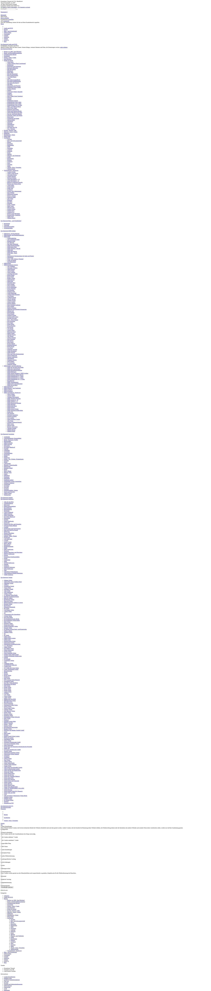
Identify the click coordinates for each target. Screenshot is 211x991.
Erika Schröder (11, 285)
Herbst (5, 456)
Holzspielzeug (7, 534)
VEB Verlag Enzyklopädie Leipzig (13, 767)
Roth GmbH (7, 733)
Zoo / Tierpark (11, 129)
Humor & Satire (11, 197)
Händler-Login (8, 978)
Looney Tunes (7, 542)
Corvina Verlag (8, 616)
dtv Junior (6, 635)
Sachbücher (7, 137)
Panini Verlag (7, 712)
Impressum (7, 990)
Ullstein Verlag (8, 761)
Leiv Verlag (7, 694)
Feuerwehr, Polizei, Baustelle (14, 91)
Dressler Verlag (8, 628)
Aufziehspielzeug (8, 503)
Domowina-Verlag (9, 625)
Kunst (8, 152)
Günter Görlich (11, 302)
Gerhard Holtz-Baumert (13, 294)
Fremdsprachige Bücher (10, 54)
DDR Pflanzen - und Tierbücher (12, 388)
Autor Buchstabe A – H (13, 179)
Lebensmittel (7, 463)
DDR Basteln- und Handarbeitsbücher (14, 235)
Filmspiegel (10, 257)
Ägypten (9, 139)
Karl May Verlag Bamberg (11, 682)
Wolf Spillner (10, 361)
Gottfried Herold (11, 297)
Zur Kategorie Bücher (6, 49)
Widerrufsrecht (8, 985)
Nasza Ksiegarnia (8, 703)
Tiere (5, 570)
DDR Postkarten (8, 443)
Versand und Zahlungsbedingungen (13, 984)
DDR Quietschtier (8, 515)
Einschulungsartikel (9, 226)
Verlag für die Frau (9, 775)
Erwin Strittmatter (11, 287)
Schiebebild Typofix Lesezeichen (12, 481)
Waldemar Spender (12, 349)
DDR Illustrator (11, 404)
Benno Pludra (10, 275)
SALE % (6, 961)
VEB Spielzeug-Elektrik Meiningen (13, 573)
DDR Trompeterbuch (12, 382)
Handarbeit (7, 56)
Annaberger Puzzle (9, 586)
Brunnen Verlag (8, 604)
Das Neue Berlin (8, 617)
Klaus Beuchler (11, 325)
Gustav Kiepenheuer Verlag (11, 669)
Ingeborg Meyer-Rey (12, 317)
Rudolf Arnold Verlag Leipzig (12, 736)
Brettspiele (6, 511)
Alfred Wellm (10, 271)
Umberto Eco (10, 212)
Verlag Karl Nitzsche (9, 779)
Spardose (6, 489)
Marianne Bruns (11, 331)
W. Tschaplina (11, 363)
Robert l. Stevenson (12, 426)
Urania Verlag (7, 766)
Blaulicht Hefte (11, 241)
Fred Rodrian (10, 290)
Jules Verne (10, 198)
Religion (9, 160)
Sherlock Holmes (11, 178)
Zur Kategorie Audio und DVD (9, 44)
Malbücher (7, 133)
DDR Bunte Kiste (12, 247)
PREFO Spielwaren (9, 554)
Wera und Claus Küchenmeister (15, 354)
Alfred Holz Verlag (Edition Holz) (13, 581)
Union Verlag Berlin (9, 763)
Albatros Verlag (8, 580)
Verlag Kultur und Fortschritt (11, 781)
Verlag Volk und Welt (9, 792)
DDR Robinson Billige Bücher (15, 375)
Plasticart (6, 551)
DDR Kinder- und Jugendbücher (12, 366)
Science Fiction (11, 209)
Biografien (10, 143)
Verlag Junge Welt (8, 778)
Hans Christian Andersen (13, 305)
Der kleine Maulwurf (9, 447)
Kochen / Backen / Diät (10, 130)
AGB (5, 988)
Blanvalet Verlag (8, 601)
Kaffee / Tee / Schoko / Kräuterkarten (13, 459)
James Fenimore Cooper (13, 419)
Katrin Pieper (10, 324)
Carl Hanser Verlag (9, 610)
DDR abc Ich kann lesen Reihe (15, 367)
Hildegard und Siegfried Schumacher (17, 309)
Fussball (9, 93)
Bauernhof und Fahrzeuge (14, 66)
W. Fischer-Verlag (8, 800)
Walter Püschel (11, 352)
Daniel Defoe (10, 187)
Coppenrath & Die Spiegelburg (12, 614)
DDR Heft (10, 250)
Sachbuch (9, 161)
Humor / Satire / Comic (10, 57)
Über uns (6, 981)
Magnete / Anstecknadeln (10, 465)
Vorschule (6, 225)
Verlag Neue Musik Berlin (11, 786)
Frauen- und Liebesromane (14, 191)
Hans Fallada (10, 306)
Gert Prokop (10, 296)
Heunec (6, 674)
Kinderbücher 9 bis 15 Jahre (14, 105)
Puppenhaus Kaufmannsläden (11, 557)
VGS (5, 794)
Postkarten (6, 477)
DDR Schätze (7, 953)
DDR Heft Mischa (12, 251)
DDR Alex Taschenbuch (13, 369)
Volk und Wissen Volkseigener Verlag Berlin (15, 795)
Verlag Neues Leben (9, 785)
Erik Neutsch (10, 413)
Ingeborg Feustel (11, 315)
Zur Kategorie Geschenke (7, 434)
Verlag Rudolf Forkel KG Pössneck (13, 791)
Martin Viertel (11, 333)
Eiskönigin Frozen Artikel (14, 87)
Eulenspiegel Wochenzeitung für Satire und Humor (20, 256)
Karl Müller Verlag (9, 648)
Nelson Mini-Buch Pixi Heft (14, 112)
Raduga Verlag (8, 726)
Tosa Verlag (7, 760)
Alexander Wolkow (12, 268)
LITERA (6, 693)
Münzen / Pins (7, 472)
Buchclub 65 (7, 605)
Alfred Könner (11, 269)
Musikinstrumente (8, 546)
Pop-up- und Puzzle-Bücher (14, 114)
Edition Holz (7, 636)
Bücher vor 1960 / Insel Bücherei (12, 51)
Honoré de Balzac (12, 416)
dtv (5, 633)
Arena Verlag (7, 587)
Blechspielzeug (8, 509)
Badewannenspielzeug (10, 506)
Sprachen (9, 164)
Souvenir (6, 487)
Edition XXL (7, 639)
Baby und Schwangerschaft (14, 140)
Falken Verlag (7, 647)
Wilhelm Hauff (11, 431)
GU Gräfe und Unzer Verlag (11, 668)
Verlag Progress (8, 789)
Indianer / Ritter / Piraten (10, 536)
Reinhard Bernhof (12, 345)
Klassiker (9, 203)
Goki (5, 662)
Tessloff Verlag (8, 751)
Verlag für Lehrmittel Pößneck (12, 776)
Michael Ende (11, 207)
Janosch (9, 99)
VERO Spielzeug (8, 574)
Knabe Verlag (7, 687)
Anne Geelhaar (11, 272)
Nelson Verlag (7, 706)
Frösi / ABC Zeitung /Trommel (15, 259)
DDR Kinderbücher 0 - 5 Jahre (15, 376)
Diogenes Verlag (8, 623)
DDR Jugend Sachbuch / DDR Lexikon (17, 373)
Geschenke (7, 451)
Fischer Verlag (7, 651)
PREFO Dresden (8, 723)
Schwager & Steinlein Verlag (11, 743)
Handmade (7, 454)
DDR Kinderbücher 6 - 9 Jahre (15, 377)
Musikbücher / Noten (9, 135)
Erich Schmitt (10, 284)
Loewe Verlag (7, 696)
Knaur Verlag (7, 688)
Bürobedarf (7, 223)
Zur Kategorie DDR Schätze (8, 231)
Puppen (6, 555)
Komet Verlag (7, 690)
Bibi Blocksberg (11, 69)
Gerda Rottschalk (11, 293)
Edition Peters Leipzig (9, 638)
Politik (9, 157)
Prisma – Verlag (8, 724)
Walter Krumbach (11, 351)
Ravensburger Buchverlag (11, 727)
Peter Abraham (11, 339)
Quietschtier (7, 560)
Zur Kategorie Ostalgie (7, 497)
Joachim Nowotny (12, 318)
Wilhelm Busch (11, 218)
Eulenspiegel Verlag (9, 642)
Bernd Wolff (10, 276)
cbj (5, 613)
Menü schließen (5, 18)
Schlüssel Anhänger (9, 483)
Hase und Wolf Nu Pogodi (11, 530)
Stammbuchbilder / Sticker (11, 490)
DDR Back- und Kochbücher (11, 233)
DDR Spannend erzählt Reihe (15, 410)
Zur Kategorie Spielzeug (7, 499)
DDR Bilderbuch (11, 372)
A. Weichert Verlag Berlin (10, 595)
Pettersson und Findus (13, 109)
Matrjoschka (7, 466)
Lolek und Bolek (11, 260)
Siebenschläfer (11, 120)
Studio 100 (7, 748)
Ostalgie (6, 956)
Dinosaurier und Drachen (13, 85)
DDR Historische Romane (14, 403)
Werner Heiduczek (12, 355)
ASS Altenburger (8, 592)
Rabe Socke (10, 117)
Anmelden (11, 19)
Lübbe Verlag (7, 697)
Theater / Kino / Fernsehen (14, 167)
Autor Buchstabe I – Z (13, 181)
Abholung (6, 896)
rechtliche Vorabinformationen (12, 980)
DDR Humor (7, 263)
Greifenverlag (7, 666)
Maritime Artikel (8, 468)
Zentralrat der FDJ (9, 803)
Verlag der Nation (8, 772)
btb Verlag (6, 608)
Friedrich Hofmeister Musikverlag (13, 656)
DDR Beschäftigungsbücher (14, 370)
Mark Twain (10, 206)
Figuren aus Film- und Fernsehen (12, 524)
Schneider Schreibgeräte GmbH (12, 742)
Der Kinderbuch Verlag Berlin (12, 620)
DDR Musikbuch (8, 386)
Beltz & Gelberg (8, 598)
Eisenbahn (10, 148)
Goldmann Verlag (8, 663)
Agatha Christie (11, 172)
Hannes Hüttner (11, 303)
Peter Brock (10, 340)
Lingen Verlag (7, 691)
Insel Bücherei (7, 59)
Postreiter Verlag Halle (10, 721)
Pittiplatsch (7, 475)
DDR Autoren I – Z (12, 401)
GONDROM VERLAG (10, 665)
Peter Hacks (10, 342)
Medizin (9, 154)
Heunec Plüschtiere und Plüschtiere (13, 552)
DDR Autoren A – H (12, 400)
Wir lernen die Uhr (12, 127)
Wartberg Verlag (8, 797)
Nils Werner (10, 336)
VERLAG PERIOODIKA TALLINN (14, 788)
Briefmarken (10, 145)
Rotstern (6, 734)
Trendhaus (6, 757)
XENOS (6, 801)
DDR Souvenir (8, 444)
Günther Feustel (11, 300)
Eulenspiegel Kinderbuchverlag (12, 644)
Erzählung (10, 189)
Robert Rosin (10, 346)
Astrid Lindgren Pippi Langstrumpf (16, 63)
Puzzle (5, 558)
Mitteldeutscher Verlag (10, 700)
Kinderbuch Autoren (12, 100)
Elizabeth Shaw (11, 282)
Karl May (9, 201)
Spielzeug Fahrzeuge (9, 567)
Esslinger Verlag (8, 632)
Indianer (9, 97)
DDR (8, 146)
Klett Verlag (7, 685)
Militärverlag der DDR (10, 699)
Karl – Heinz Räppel (12, 320)
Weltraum (9, 123)
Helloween (7, 531)
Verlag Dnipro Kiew (9, 773)
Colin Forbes (10, 185)
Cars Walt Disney (11, 77)
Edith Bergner (11, 279)
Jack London (10, 418)
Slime (5, 561)
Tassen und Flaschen (9, 492)
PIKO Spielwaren (8, 549)
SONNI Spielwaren (9, 563)
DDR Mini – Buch (12, 253)
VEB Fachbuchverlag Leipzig (12, 769)
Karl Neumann (11, 321)
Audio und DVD (8, 897)
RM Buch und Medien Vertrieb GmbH (14, 730)
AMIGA (6, 584)
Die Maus (9, 84)
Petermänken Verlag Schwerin (12, 717)
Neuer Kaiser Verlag (9, 708)
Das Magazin (10, 242)
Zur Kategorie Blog (6, 807)
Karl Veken (10, 323)
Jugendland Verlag (9, 681)
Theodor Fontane (11, 428)
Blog (5, 962)
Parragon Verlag (8, 714)
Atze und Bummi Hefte (13, 239)
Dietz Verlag (7, 622)
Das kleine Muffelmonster (14, 81)
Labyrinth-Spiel (8, 539)
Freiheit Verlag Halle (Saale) (11, 654)
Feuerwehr (7, 522)
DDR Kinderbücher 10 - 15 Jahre (16, 379)
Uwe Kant (10, 348)
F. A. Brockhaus (8, 645)
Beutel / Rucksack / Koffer (11, 440)
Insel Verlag (7, 678)
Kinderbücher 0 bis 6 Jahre (14, 102)
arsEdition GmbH (8, 589)
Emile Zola (10, 188)
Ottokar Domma (11, 337)
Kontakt (6, 982)
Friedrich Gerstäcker (12, 415)
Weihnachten (7, 494)
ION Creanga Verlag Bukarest (12, 680)
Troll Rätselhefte (11, 262)
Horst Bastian (10, 312)
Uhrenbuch (10, 121)
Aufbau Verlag (8, 593)
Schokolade (7, 484)
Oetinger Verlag (8, 709)
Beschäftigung (7, 508)
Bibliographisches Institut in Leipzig (13, 602)
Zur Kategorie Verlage (6, 577)
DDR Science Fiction (12, 409)
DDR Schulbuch (8, 391)
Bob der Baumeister (12, 74)
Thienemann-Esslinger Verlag (11, 752)
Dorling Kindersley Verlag (11, 626)
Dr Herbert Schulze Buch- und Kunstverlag (15, 629)
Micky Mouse (7, 471)
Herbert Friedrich (11, 308)
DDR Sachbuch (8, 389)
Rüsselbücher (10, 380)
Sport (8, 163)
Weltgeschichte (11, 169)
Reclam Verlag (8, 729)
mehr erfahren (63, 47)
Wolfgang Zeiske (11, 364)
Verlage (6, 959)
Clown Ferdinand (8, 512)
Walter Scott (10, 216)
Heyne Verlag (7, 675)
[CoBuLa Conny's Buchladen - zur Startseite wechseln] (15, 7)
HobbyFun (7, 457)
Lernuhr (6, 540)
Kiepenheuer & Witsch (10, 684)
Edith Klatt (10, 281)
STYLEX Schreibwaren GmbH (12, 749)
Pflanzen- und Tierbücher (13, 155)
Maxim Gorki (10, 425)
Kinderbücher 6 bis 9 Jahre (14, 103)
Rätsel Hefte (7, 136)
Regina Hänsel (11, 343)
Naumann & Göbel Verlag (11, 705)
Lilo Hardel (10, 328)
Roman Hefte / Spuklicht (13, 215)
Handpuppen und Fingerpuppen (12, 528)
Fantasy (9, 90)
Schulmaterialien (8, 228)
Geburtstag (7, 450)
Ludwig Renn (11, 330)
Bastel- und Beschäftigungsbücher (13, 53)
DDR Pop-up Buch (12, 385)
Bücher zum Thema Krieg (14, 184)
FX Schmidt (7, 659)
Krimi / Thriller (11, 204)
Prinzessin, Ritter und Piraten (14, 115)
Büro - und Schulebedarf (10, 952)
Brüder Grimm (11, 278)
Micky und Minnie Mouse (14, 106)
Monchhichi (7, 545)
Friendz (6, 657)
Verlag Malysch (8, 784)
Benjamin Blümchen (12, 68)
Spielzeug (6, 565)
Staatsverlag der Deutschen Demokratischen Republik (18, 746)
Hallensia (9, 151)
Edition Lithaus (8, 631)
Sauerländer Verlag (9, 739)
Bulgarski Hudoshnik (9, 607)
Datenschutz (7, 987)
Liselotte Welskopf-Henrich (14, 422)
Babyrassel (7, 505)
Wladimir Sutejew (12, 360)
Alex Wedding (11, 266)
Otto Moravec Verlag (9, 711)
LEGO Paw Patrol (12, 108)
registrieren (6, 21)
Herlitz (6, 672)
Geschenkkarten (8, 453)
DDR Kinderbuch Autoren (11, 265)
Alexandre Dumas (12, 175)
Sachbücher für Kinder (13, 118)
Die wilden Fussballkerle (13, 80)
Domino (6, 519)
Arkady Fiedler (11, 395)
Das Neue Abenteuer (12, 244)
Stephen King (10, 210)
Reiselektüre (10, 158)
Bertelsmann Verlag (9, 599)
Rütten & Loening (8, 737)
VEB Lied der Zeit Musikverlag (12, 770)
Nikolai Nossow (11, 334)
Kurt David (10, 327)
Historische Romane (12, 194)
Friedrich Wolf (11, 291)
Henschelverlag (8, 671)
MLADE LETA (8, 702)
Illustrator (9, 200)
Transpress (6, 755)
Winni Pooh (10, 126)
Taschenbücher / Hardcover (11, 170)
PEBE (5, 548)
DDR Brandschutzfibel (13, 245)
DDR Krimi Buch (12, 406)
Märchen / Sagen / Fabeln (10, 132)
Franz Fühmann (11, 288)
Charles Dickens (11, 176)
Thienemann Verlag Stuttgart (11, 754)
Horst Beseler (10, 314)
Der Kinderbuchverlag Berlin (11, 619)
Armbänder (7, 437)
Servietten (6, 486)
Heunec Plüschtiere (9, 533)
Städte (8, 166)
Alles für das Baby (9, 502)
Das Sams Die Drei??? (13, 83)
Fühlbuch (9, 94)
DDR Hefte (7, 236)
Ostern (5, 474)
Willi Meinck (10, 358)
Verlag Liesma (7, 782)
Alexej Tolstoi (11, 394)
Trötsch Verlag (8, 493)
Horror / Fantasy (11, 195)
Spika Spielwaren (8, 568)
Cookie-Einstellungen (9, 977)
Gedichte (9, 149)
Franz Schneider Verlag (10, 653)
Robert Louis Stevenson (13, 213)
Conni (8, 78)
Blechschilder (7, 441)
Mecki (5, 469)
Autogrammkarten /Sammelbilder (12, 438)
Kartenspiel (7, 537)
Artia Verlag (7, 590)
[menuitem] (105, 12)
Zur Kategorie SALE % (7, 806)
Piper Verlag (7, 718)
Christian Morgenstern (13, 397)
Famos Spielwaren (9, 521)
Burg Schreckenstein (12, 75)
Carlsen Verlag (8, 611)
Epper (8, 254)
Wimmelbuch (10, 124)
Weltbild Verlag (8, 798)
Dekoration (7, 445)
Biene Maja (10, 72)
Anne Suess (10, 62)
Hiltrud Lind (10, 311)
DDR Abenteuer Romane (14, 398)
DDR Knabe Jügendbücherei (14, 383)
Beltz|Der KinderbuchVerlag (11, 596)
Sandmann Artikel (8, 480)
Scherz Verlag (7, 740)
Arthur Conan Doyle (12, 173)
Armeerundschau (11, 238)
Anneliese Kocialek (12, 273)
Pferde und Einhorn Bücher (14, 111)
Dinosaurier (7, 518)
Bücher (6, 898)
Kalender (6, 460)
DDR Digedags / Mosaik (13, 248)
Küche (5, 462)
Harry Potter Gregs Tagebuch (15, 96)
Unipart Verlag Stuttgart (10, 764)
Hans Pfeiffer (10, 192)
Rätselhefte (7, 478)
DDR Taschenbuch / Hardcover (12, 392)
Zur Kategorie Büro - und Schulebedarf (11, 221)
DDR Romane (11, 407)
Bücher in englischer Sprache (15, 182)
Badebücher (10, 65)
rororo (5, 732)
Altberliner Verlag (8, 583)
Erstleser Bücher (11, 88)
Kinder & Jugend (8, 60)
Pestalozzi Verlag (8, 715)
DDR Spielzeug (8, 513)
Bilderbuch (10, 71)
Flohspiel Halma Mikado (10, 525)
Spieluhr (6, 564)
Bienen (9, 142)
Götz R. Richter (11, 299)
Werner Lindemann (12, 357)
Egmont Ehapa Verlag (9, 641)
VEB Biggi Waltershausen (11, 571)
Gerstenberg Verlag (9, 660)
